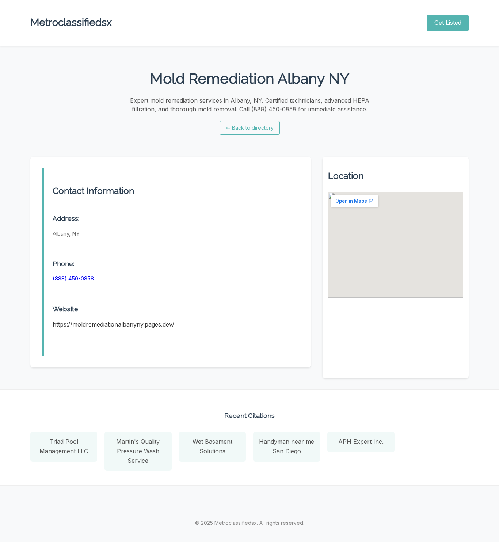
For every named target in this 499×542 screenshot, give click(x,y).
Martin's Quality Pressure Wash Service (138, 451)
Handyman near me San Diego (286, 446)
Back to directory (250, 128)
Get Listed (447, 22)
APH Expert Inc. (361, 441)
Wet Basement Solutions (212, 446)
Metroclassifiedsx (71, 22)
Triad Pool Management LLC (63, 446)
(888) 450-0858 (73, 278)
